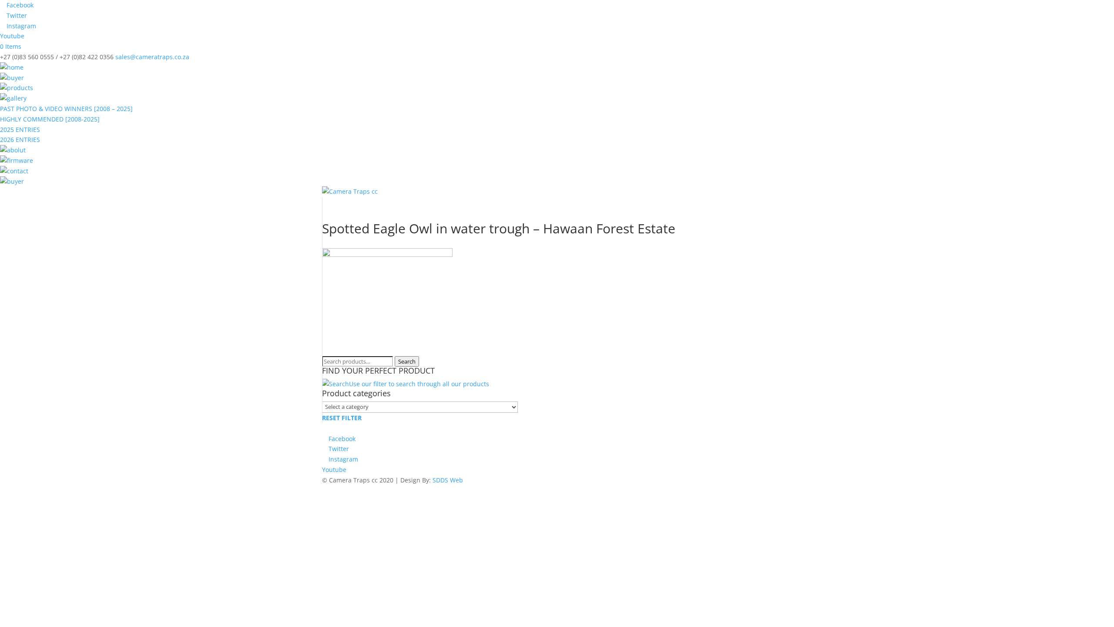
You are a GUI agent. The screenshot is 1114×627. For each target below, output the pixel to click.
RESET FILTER (342, 418)
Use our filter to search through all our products (419, 384)
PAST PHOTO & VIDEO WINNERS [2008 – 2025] (66, 108)
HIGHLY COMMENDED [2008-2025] (50, 119)
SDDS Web (448, 480)
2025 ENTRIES (20, 129)
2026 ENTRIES (20, 139)
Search (407, 361)
